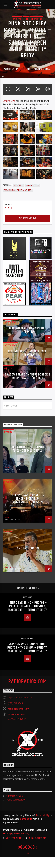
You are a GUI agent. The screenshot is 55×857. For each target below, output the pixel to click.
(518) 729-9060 (15, 703)
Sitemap (7, 833)
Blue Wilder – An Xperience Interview (27, 330)
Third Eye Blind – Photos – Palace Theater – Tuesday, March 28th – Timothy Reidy (27, 606)
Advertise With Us (14, 796)
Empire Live (9, 100)
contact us (26, 818)
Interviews (10, 322)
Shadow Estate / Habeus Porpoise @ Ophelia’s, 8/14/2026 (27, 376)
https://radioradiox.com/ (20, 697)
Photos (8, 368)
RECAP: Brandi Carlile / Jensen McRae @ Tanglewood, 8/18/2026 (28, 498)
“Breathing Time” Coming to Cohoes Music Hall (28, 448)
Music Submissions (16, 800)
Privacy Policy (21, 833)
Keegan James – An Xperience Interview (27, 353)
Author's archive (27, 218)
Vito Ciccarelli (11, 567)
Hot (26, 19)
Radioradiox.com (27, 681)
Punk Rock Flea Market (18, 190)
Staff (23, 68)
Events (17, 19)
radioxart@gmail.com (18, 709)
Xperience (36, 19)
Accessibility (42, 815)
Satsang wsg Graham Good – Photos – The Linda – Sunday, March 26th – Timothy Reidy (27, 647)
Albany (18, 185)
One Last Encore (28, 548)
